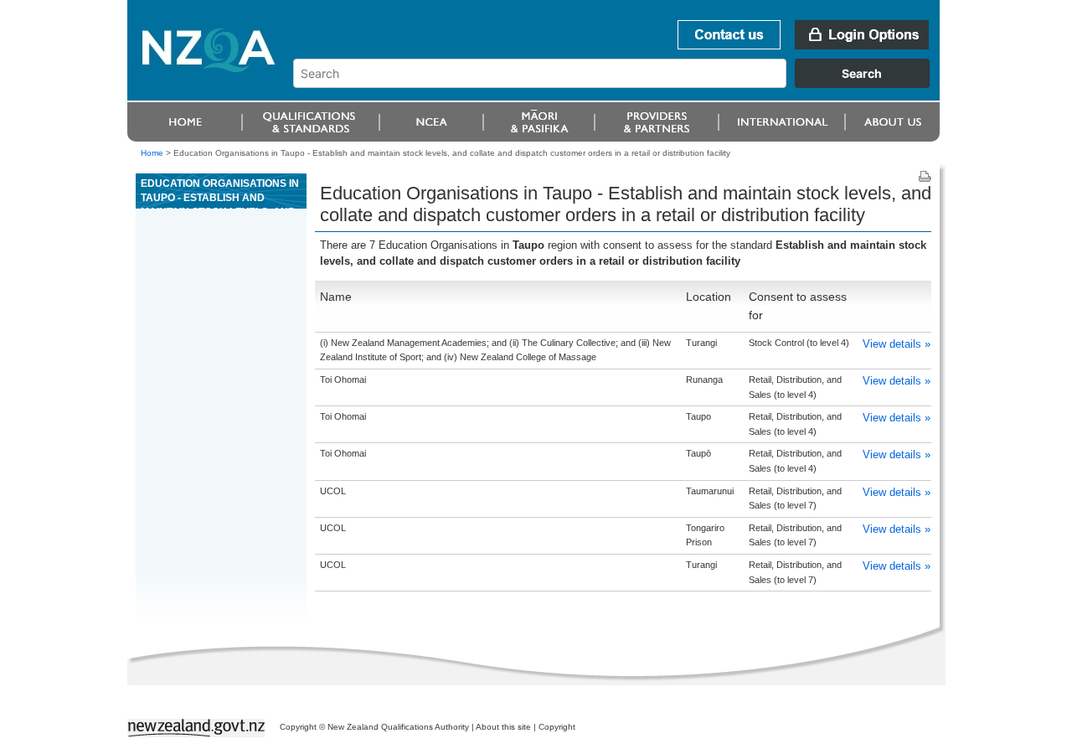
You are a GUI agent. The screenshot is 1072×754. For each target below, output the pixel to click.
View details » (896, 344)
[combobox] (619, 84)
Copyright (557, 726)
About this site (503, 726)
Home (152, 153)
